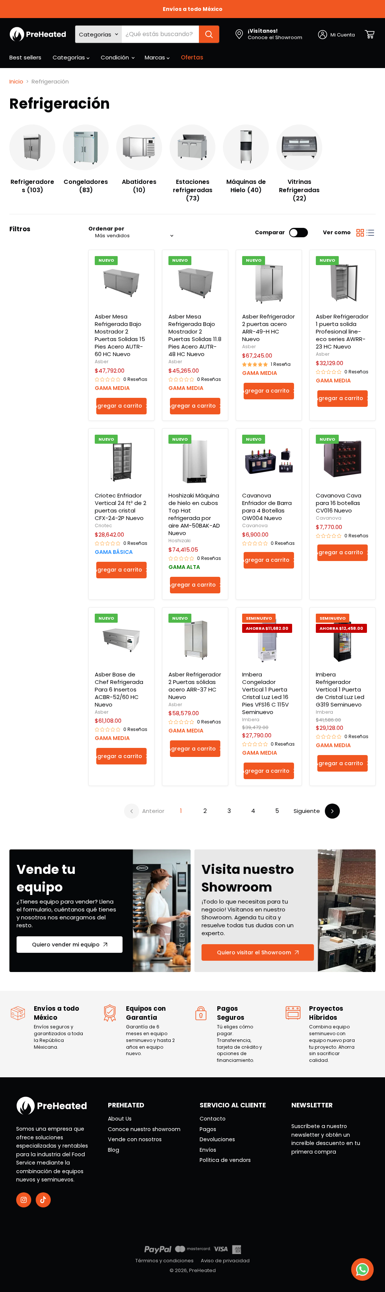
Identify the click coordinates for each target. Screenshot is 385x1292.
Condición (115, 57)
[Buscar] (209, 34)
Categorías (69, 57)
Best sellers (25, 57)
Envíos (208, 1150)
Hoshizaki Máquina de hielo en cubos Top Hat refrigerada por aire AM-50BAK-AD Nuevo (194, 514)
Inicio (16, 81)
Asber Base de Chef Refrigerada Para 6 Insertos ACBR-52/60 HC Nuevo (119, 689)
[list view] (370, 232)
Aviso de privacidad (225, 1260)
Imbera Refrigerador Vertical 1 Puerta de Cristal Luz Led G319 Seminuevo (340, 689)
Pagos (208, 1129)
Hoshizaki (179, 540)
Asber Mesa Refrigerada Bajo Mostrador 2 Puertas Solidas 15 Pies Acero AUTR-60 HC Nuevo (120, 335)
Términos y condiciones (164, 1260)
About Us (120, 1118)
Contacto (213, 1118)
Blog (113, 1150)
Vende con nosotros (135, 1139)
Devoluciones (217, 1139)
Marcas (156, 57)
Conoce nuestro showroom (144, 1129)
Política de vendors (225, 1160)
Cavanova (255, 525)
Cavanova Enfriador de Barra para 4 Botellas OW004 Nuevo (267, 506)
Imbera (250, 719)
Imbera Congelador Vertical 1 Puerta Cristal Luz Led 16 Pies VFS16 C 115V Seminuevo (265, 693)
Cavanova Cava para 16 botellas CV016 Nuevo (338, 502)
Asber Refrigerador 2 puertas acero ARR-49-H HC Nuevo (268, 327)
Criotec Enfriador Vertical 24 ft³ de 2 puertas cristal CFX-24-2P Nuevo (120, 506)
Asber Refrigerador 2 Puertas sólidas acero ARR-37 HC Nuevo (194, 685)
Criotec (103, 525)
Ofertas (192, 57)
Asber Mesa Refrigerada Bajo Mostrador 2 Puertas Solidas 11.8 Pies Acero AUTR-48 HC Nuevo (194, 335)
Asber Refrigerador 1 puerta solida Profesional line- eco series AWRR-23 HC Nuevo (342, 331)
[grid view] (360, 232)
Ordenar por (106, 229)
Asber (101, 361)
